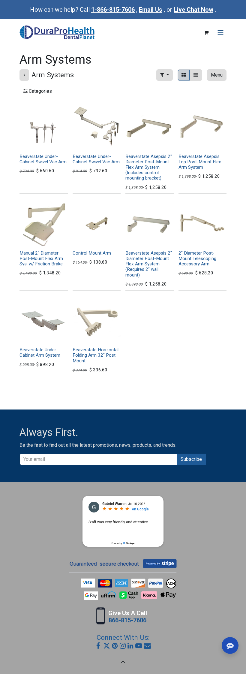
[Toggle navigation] (220, 32)
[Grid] (184, 75)
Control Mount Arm (92, 253)
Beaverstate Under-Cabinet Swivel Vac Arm (43, 159)
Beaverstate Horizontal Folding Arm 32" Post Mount (95, 355)
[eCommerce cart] (206, 32)
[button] (164, 75)
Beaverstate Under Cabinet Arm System (40, 352)
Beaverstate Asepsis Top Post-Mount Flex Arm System (199, 162)
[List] (196, 75)
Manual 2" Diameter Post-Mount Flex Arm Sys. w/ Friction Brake (41, 258)
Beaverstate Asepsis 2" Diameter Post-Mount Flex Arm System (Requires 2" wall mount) (148, 264)
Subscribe (191, 459)
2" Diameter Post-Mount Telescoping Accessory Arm (197, 258)
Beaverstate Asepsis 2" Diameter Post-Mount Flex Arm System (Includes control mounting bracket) (148, 167)
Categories (40, 91)
